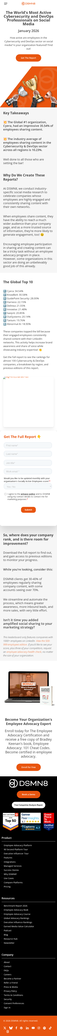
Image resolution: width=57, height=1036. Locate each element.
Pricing (7, 886)
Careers (7, 974)
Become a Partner (12, 978)
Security (8, 999)
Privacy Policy (10, 991)
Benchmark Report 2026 (15, 905)
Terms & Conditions (13, 995)
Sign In (7, 1007)
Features (8, 857)
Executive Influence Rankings (18, 922)
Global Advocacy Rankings (16, 918)
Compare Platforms (13, 882)
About (7, 962)
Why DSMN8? (10, 874)
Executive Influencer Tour (16, 853)
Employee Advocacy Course (17, 914)
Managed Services (13, 866)
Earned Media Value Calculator (19, 926)
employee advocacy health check (24, 651)
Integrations (10, 861)
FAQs (6, 970)
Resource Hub (11, 938)
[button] (5, 3)
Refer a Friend (11, 982)
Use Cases (9, 878)
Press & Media (11, 987)
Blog (6, 934)
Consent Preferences (14, 1003)
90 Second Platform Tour (16, 849)
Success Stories (11, 870)
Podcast (7, 930)
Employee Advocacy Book (16, 909)
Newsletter (9, 942)
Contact (7, 966)
